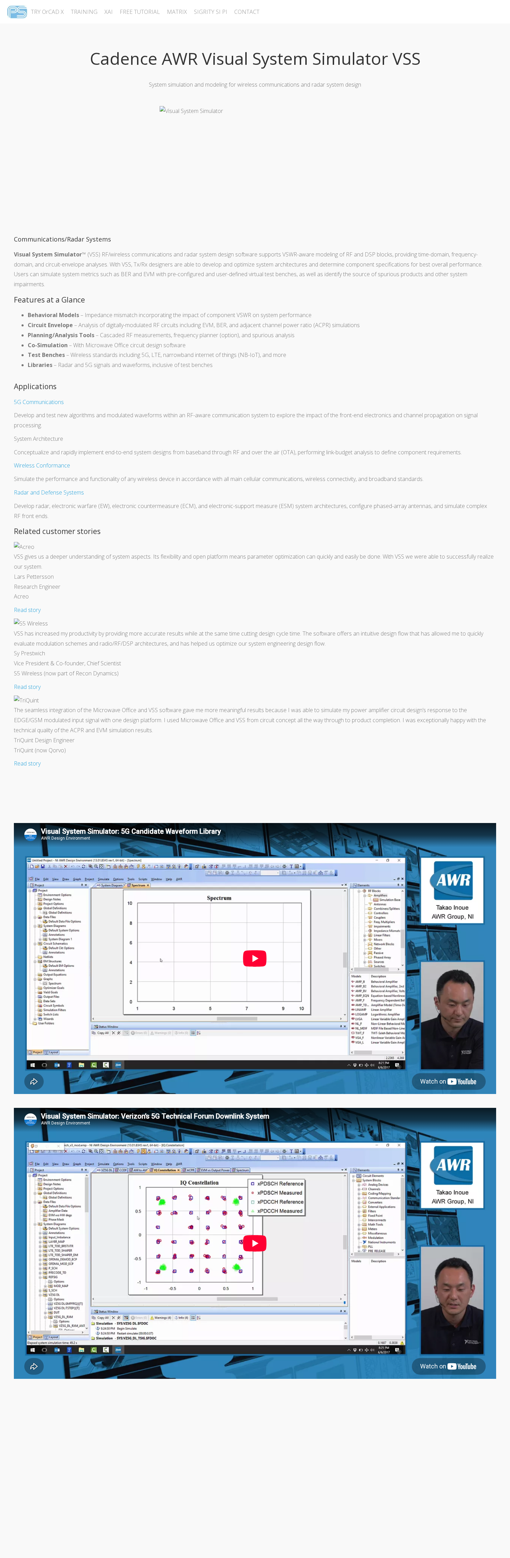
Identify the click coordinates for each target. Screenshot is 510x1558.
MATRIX (177, 12)
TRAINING (84, 12)
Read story (27, 610)
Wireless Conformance (42, 465)
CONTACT (247, 12)
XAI (108, 12)
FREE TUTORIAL (140, 12)
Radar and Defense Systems (49, 492)
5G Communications (39, 402)
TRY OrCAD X (47, 12)
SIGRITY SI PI (210, 12)
